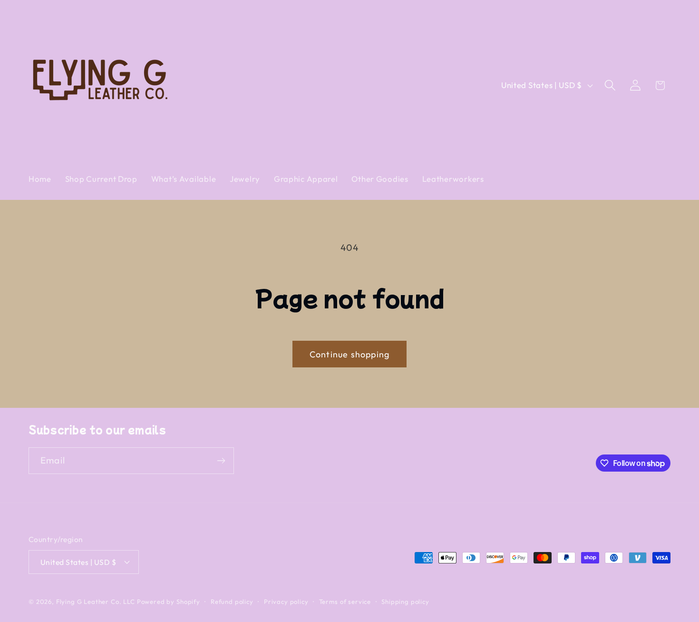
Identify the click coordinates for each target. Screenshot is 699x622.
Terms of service (345, 601)
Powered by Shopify (168, 601)
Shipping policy (405, 601)
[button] (609, 85)
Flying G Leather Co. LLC (95, 601)
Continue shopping (349, 354)
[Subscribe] (220, 460)
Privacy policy (286, 601)
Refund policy (232, 601)
